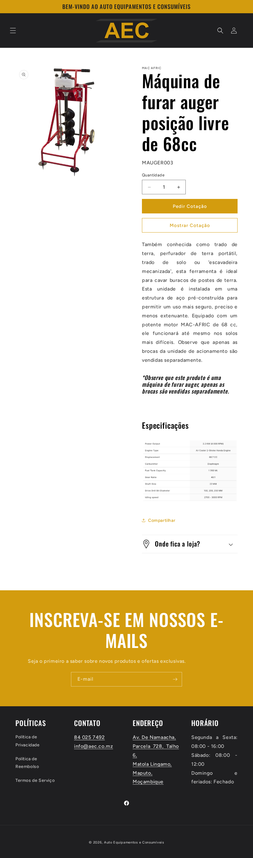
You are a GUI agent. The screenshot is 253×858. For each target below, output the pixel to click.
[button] (13, 30)
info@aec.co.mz (93, 746)
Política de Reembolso (27, 762)
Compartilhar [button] (161, 520)
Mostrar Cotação (190, 225)
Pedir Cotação (190, 206)
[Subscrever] (175, 679)
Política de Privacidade (27, 740)
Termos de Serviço (35, 780)
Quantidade (153, 175)
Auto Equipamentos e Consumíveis (134, 842)
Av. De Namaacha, (154, 737)
